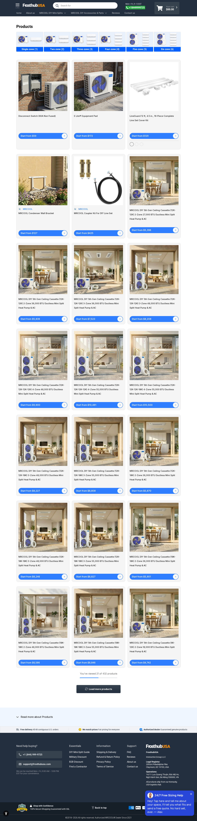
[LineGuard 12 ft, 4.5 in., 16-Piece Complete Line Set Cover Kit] (154, 86)
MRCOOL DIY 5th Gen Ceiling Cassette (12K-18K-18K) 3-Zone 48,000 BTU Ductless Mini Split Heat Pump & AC (41, 561)
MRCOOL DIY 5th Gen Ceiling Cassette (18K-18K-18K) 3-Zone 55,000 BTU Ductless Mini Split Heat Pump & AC (97, 647)
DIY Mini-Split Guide (79, 752)
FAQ (129, 752)
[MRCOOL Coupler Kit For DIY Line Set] (98, 180)
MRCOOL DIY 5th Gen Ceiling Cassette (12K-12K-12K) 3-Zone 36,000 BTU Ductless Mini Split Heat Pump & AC (97, 303)
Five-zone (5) (140, 49)
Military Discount (78, 757)
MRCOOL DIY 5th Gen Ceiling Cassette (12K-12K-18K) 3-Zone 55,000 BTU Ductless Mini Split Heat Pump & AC (97, 475)
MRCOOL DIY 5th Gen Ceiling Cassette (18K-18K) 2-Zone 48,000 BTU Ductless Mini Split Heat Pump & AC (41, 647)
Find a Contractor (78, 766)
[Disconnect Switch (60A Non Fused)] (42, 86)
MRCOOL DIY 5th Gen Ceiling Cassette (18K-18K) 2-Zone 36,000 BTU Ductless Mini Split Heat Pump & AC (153, 561)
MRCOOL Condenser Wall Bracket (36, 213)
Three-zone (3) (85, 49)
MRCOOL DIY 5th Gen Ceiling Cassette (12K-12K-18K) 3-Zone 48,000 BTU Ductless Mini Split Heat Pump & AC (41, 475)
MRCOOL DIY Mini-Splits (51, 13)
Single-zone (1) (30, 49)
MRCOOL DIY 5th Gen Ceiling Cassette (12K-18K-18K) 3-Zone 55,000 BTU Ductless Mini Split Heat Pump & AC (97, 561)
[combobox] (85, 5)
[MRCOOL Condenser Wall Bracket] (42, 180)
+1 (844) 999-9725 (32, 754)
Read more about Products (37, 716)
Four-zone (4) (112, 49)
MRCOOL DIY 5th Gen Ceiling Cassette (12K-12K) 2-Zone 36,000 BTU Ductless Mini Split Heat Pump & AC (41, 303)
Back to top (101, 807)
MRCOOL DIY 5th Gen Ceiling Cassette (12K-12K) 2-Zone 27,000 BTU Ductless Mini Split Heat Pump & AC (153, 214)
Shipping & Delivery (106, 752)
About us (30, 13)
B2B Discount (76, 761)
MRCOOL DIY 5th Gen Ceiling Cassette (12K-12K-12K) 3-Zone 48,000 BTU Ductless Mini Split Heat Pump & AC (153, 303)
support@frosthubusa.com (37, 764)
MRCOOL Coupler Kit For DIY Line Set (93, 213)
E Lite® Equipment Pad (86, 116)
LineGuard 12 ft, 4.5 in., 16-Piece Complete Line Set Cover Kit (152, 118)
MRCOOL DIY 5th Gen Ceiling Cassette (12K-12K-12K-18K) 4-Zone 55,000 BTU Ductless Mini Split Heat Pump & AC (153, 389)
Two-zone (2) (57, 49)
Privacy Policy (103, 761)
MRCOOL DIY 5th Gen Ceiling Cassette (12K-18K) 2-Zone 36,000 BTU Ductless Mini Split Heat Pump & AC (153, 475)
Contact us (129, 13)
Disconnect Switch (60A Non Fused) (37, 116)
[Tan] (141, 144)
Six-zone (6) (167, 49)
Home (18, 13)
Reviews (116, 13)
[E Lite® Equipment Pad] (98, 86)
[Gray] (136, 144)
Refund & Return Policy (108, 757)
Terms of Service (104, 766)
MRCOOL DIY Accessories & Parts (87, 13)
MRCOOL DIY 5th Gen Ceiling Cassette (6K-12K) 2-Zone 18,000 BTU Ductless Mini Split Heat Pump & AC (152, 647)
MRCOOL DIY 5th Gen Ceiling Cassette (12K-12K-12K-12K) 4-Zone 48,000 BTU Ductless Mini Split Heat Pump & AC (41, 389)
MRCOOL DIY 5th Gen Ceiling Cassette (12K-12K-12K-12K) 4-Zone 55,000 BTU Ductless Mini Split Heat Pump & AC (97, 389)
